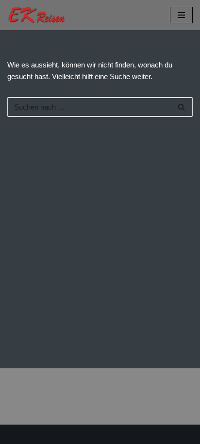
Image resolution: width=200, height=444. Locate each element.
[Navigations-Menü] (181, 15)
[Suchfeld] (182, 107)
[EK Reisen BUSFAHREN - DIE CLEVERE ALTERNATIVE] (36, 15)
